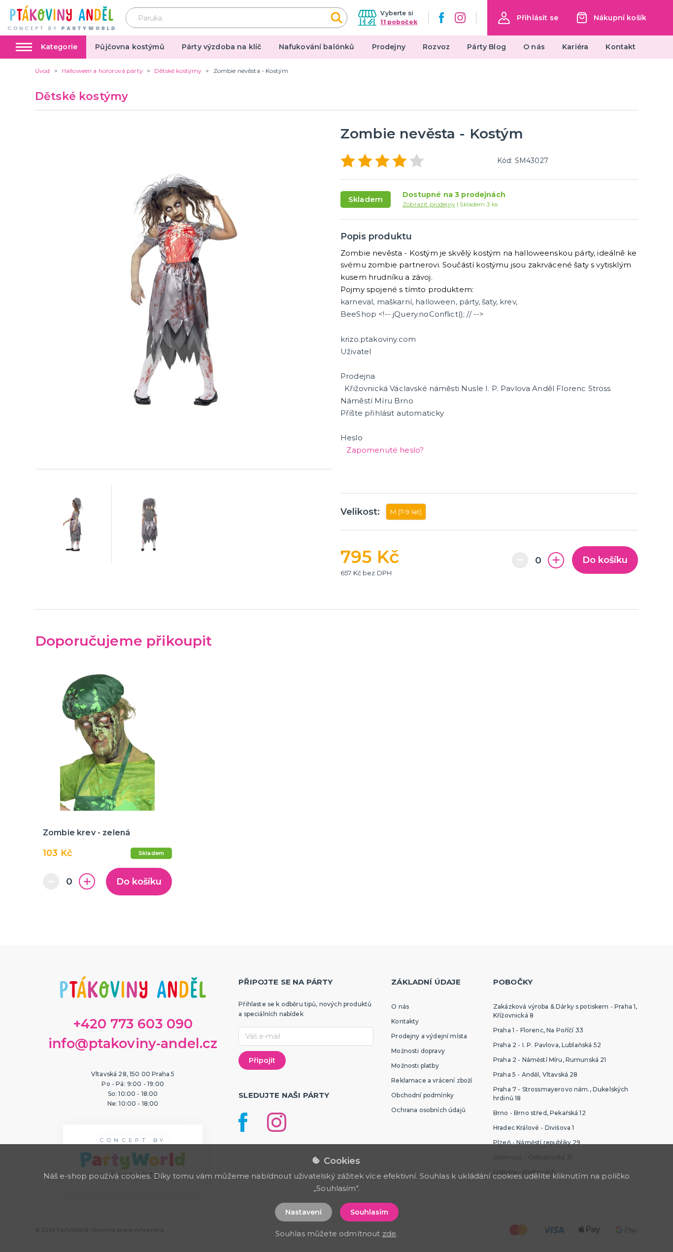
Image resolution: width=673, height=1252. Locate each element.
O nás (534, 46)
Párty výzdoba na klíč (221, 46)
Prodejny (388, 46)
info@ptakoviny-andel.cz (133, 1043)
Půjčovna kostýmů (130, 46)
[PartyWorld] (61, 17)
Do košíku (605, 560)
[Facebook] (441, 17)
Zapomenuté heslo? (385, 450)
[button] (528, 18)
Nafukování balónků (317, 46)
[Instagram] (460, 17)
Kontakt (621, 46)
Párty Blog (486, 46)
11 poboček (398, 22)
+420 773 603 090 (133, 1024)
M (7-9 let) (406, 512)
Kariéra (575, 46)
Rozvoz (436, 46)
